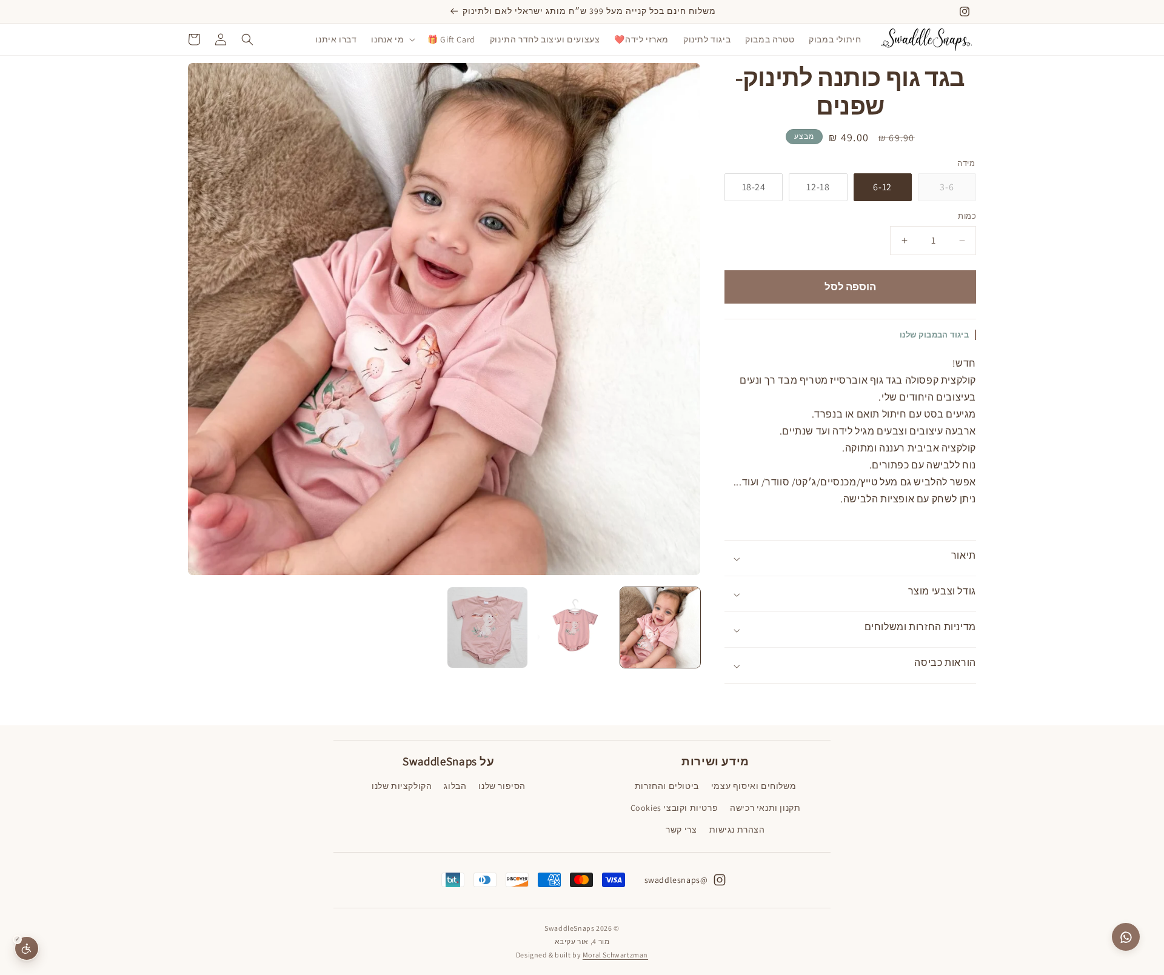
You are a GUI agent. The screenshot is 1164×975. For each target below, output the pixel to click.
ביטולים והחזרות (667, 785)
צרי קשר (681, 829)
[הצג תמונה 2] (574, 627)
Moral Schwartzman (615, 954)
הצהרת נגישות (737, 829)
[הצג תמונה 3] (487, 627)
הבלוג (455, 785)
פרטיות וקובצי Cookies (674, 807)
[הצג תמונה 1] (660, 627)
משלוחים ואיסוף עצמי (753, 785)
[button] (392, 39)
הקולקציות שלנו (402, 785)
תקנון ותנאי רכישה (765, 807)
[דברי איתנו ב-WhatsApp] (1126, 937)
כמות (967, 216)
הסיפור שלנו (502, 785)
